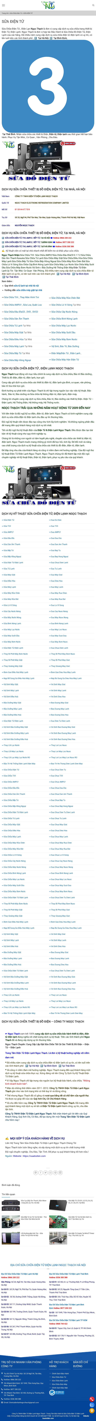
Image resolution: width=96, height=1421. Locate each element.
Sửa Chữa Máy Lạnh (14, 346)
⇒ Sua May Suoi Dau (57, 636)
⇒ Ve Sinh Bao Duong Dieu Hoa (62, 739)
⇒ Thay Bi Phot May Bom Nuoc (62, 654)
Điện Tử (65, 353)
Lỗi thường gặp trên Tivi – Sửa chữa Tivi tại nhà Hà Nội (32, 1234)
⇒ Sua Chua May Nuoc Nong (61, 867)
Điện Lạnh (75, 353)
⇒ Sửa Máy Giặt (8, 575)
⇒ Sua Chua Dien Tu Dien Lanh (62, 812)
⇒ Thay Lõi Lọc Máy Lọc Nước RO (16, 757)
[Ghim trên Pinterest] (55, 1172)
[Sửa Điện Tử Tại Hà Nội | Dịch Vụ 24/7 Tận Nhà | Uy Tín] (58, 1221)
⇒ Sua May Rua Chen (58, 593)
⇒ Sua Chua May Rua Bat (59, 849)
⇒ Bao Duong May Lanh (59, 709)
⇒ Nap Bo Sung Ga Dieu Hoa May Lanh (65, 678)
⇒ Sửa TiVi (6, 526)
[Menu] (3, 5)
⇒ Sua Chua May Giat (58, 824)
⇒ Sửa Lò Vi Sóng (9, 605)
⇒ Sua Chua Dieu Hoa (58, 830)
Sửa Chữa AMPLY (12, 305)
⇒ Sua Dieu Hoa (55, 581)
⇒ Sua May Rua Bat (57, 599)
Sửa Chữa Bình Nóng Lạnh (64, 318)
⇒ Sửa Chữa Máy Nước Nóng (14, 867)
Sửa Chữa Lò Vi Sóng (61, 305)
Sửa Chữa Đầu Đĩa (13, 312)
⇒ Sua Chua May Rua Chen (60, 843)
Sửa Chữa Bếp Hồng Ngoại (17, 360)
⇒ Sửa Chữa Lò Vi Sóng (12, 855)
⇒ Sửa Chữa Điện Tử (10, 770)
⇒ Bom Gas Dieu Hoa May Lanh (62, 672)
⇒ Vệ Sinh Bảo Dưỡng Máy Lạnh (15, 733)
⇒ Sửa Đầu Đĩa (8, 538)
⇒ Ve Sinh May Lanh (57, 690)
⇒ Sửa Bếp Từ (8, 550)
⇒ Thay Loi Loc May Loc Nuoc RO (63, 757)
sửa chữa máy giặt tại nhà (29, 290)
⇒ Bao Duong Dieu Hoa (58, 715)
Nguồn (8, 1156)
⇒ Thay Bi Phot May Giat (59, 660)
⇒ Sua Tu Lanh (55, 569)
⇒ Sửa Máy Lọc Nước (11, 629)
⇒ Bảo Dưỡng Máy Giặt (11, 703)
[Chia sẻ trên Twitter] (45, 1172)
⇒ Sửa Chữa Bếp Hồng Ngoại (14, 806)
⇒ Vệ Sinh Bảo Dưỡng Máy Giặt (15, 727)
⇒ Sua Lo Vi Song (56, 605)
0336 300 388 (61, 1277)
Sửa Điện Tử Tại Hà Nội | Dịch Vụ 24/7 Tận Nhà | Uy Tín (80, 1218)
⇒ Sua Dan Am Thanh (58, 544)
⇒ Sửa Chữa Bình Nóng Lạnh (14, 873)
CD (23, 312)
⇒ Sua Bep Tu (55, 550)
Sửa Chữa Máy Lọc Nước (63, 325)
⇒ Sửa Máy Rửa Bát (10, 599)
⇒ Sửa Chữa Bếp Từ (10, 800)
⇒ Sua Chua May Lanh (58, 837)
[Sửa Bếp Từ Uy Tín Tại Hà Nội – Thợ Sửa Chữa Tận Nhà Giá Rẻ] (11, 1221)
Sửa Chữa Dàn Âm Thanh (16, 318)
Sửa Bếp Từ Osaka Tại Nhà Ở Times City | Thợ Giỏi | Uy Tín (81, 1234)
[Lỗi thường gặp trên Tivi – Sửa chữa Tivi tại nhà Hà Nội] (11, 1238)
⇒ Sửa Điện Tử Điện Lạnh (12, 562)
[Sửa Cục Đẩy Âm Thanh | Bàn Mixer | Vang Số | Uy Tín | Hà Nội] (11, 1205)
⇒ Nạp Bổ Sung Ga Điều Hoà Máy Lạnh (18, 678)
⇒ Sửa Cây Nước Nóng (11, 611)
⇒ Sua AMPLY (55, 532)
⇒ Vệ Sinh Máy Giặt (10, 684)
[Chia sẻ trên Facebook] (40, 1172)
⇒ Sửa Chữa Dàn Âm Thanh (13, 794)
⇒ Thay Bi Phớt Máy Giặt (12, 660)
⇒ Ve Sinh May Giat (57, 684)
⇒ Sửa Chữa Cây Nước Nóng (14, 861)
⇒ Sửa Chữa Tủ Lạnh (10, 818)
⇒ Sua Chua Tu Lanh (57, 818)
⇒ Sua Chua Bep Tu (57, 800)
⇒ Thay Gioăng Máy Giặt (12, 666)
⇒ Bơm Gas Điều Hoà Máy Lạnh (15, 672)
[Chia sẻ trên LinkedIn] (60, 1172)
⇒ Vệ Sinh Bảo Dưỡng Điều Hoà (15, 739)
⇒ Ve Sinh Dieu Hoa (57, 697)
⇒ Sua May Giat (55, 575)
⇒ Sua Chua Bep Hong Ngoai (61, 806)
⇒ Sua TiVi (53, 526)
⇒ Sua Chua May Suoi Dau (60, 885)
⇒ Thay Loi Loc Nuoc (58, 745)
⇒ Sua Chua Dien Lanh (58, 562)
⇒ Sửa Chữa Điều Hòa (11, 830)
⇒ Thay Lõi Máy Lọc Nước (13, 751)
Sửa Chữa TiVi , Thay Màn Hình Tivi (21, 297)
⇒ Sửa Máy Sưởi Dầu (10, 636)
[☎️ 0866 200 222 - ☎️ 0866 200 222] (48, 5)
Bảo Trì (63, 346)
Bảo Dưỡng (73, 346)
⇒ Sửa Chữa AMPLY (10, 782)
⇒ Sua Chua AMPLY (57, 782)
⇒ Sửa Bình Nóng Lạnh (11, 623)
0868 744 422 (61, 1324)
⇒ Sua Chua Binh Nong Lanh (61, 873)
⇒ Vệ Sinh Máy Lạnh (10, 690)
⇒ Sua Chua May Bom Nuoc (60, 891)
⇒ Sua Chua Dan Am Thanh (60, 794)
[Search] (93, 5)
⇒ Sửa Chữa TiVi (9, 776)
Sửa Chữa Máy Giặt (13, 332)
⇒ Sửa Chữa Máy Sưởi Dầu (13, 885)
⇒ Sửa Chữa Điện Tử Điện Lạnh (15, 812)
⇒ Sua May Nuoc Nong (58, 617)
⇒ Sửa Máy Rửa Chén (11, 593)
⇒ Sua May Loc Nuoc (58, 629)
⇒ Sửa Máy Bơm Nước (11, 642)
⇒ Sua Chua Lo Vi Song (59, 855)
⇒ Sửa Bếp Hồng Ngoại (11, 556)
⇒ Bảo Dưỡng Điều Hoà (11, 715)
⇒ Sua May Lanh (56, 587)
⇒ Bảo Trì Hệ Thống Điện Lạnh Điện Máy (18, 764)
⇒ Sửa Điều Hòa (8, 581)
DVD (29, 312)
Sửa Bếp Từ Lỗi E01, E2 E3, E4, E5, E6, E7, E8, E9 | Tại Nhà (80, 1202)
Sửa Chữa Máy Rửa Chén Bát (65, 298)
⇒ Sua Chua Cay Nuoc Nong (60, 861)
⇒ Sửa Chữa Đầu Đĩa (10, 788)
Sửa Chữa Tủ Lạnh (13, 325)
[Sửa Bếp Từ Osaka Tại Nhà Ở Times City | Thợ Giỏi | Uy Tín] (58, 1238)
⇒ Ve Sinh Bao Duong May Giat (62, 727)
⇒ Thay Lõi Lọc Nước (10, 745)
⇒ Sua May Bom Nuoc (58, 642)
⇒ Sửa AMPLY (8, 532)
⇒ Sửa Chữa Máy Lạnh (11, 837)
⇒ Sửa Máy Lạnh (9, 587)
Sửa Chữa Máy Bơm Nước (64, 339)
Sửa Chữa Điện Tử (16, 13)
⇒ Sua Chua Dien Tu (57, 770)
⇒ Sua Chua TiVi (56, 776)
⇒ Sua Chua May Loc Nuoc (60, 879)
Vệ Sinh (55, 346)
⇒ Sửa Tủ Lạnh (8, 569)
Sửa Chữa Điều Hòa (14, 339)
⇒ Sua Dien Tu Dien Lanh (59, 721)
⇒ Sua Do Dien (55, 520)
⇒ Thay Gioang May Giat (59, 666)
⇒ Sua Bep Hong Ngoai (58, 556)
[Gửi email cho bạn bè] (50, 1172)
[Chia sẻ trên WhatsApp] (35, 1172)
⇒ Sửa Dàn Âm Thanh (11, 544)
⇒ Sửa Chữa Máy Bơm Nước (13, 891)
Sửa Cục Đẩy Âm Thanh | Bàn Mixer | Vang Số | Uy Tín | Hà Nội (33, 1202)
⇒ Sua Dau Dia (55, 538)
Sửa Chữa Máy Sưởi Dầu (63, 332)
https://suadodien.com (34, 1156)
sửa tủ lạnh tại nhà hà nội (26, 285)
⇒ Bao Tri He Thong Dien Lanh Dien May (66, 764)
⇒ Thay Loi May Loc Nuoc (60, 751)
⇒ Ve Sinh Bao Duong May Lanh (62, 733)
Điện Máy (56, 353)
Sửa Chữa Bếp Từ (13, 353)
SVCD (35, 312)
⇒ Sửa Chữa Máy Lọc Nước (13, 879)
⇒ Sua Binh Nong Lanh (58, 623)
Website (17, 1156)
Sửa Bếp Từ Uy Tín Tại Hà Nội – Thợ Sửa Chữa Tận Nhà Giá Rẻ (34, 1218)
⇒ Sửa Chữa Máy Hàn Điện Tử (64, 359)
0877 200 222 (66, 1308)
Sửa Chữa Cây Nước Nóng (64, 312)
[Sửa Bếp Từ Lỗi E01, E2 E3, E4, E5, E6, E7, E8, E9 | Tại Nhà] (58, 1205)
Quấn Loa (37, 305)
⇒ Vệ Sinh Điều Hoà (10, 697)
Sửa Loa (27, 305)
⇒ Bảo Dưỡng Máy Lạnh (12, 709)
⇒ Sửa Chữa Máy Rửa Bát (12, 849)
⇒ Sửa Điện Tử (8, 520)
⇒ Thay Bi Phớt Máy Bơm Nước (15, 654)
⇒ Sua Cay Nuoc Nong (58, 611)
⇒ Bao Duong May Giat (58, 703)
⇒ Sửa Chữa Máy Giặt (11, 824)
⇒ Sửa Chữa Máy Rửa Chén (13, 843)
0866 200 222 (13, 1277)
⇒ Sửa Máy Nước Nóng (11, 617)
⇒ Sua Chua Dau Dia (57, 788)
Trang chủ (5, 13)
